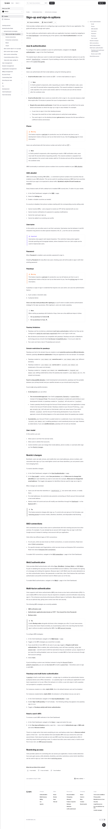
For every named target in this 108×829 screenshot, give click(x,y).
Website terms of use (99, 799)
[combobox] (11, 11)
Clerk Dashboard (6, 92)
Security (96, 801)
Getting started (6, 25)
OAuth (7, 45)
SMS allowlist (94, 28)
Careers (82, 797)
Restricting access (94, 56)
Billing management (7, 71)
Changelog (69, 797)
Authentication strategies (10, 31)
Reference (7, 19)
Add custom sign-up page (11, 51)
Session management (8, 66)
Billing (41, 799)
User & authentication (95, 21)
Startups (69, 804)
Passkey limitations (33, 327)
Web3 (7, 43)
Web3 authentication (95, 45)
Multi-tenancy (43, 797)
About (81, 794)
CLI (3, 86)
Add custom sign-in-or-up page (12, 48)
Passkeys (93, 36)
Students (69, 806)
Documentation (71, 794)
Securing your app (7, 80)
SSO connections (94, 43)
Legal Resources (98, 804)
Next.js (55, 797)
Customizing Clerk (7, 77)
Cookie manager (98, 810)
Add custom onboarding (10, 54)
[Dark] (100, 820)
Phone (92, 26)
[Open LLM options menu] (55, 22)
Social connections (10, 37)
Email (92, 24)
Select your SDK (6, 8)
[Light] (102, 820)
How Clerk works (6, 94)
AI (2, 83)
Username (94, 31)
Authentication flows (7, 28)
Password (93, 33)
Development (5, 89)
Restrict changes (94, 40)
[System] (104, 820)
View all (55, 801)
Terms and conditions (99, 794)
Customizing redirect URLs (11, 57)
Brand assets (83, 804)
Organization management (9, 68)
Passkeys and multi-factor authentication (97, 51)
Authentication (43, 794)
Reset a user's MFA (96, 54)
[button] (55, 76)
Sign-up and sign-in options (12, 34)
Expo (54, 799)
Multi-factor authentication (96, 47)
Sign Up (101, 3)
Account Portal (6, 74)
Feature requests (71, 801)
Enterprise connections (11, 40)
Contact (82, 801)
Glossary (69, 799)
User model (94, 38)
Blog (81, 799)
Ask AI (52, 3)
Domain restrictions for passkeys (38, 348)
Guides (6, 16)
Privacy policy (97, 797)
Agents (41, 804)
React (54, 794)
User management (7, 63)
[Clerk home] (29, 791)
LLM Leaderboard (71, 808)
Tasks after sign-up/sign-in (11, 60)
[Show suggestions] (22, 11)
